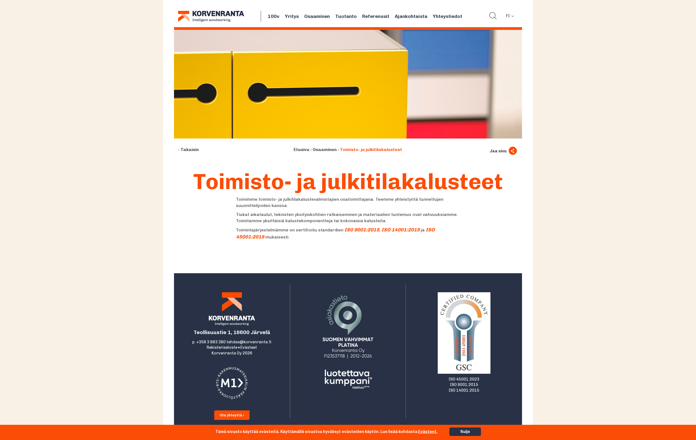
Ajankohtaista (411, 16)
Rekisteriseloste (222, 347)
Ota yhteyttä (231, 415)
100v (273, 16)
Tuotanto (346, 16)
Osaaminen (317, 16)
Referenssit (375, 16)
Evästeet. (427, 431)
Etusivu (301, 149)
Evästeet (248, 347)
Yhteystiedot (447, 16)
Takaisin (190, 149)
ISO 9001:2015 (464, 384)
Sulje (465, 431)
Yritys (292, 16)
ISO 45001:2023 (464, 379)
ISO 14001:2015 (464, 390)
